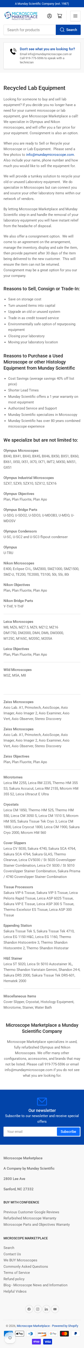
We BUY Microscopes (20, 1260)
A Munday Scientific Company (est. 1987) (42, 3)
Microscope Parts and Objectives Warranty (37, 1224)
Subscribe (68, 1132)
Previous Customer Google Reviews (31, 1212)
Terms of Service (17, 1273)
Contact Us (12, 1254)
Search (71, 30)
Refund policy (14, 1279)
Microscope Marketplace (33, 1326)
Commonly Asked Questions (26, 1266)
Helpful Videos (15, 1291)
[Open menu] (75, 16)
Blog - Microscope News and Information (35, 1285)
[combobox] (42, 30)
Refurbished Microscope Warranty (30, 1218)
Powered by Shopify (65, 1326)
